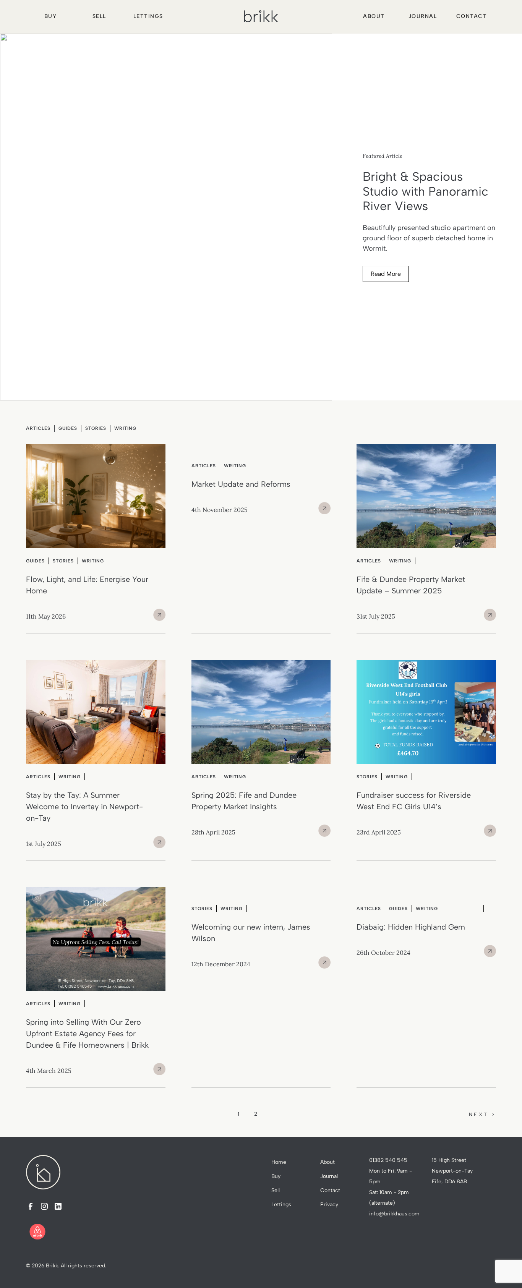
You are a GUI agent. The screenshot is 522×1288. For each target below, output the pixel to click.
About (374, 16)
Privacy (329, 1204)
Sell (99, 16)
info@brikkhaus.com (394, 1213)
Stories (95, 428)
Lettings (148, 16)
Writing (125, 428)
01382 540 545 (388, 1160)
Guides (67, 428)
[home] (261, 16)
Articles (38, 428)
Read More (386, 273)
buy (50, 16)
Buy (275, 1176)
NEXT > (482, 1114)
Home (278, 1162)
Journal (423, 16)
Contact (471, 16)
